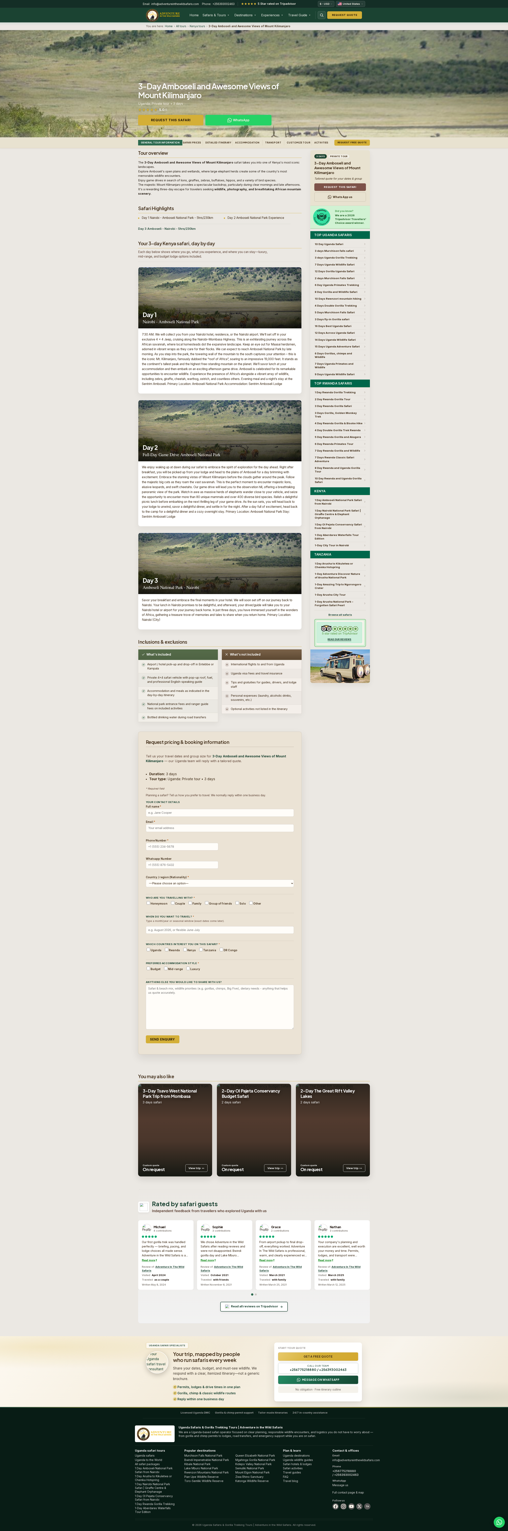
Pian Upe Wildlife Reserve (201, 1476)
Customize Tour (298, 142)
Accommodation (247, 142)
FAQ (285, 1476)
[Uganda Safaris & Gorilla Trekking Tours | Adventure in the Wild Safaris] (155, 1433)
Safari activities (293, 1468)
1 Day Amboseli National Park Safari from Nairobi (154, 1470)
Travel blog (290, 1481)
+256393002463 (224, 4)
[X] (359, 1506)
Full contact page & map (348, 1492)
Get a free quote (318, 1356)
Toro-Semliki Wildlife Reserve (203, 1481)
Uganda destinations (296, 1455)
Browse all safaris (340, 614)
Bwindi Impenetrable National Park (206, 1460)
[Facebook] (335, 1506)
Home (194, 15)
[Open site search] (322, 15)
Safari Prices (192, 142)
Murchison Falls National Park (203, 1455)
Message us (340, 1485)
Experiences (270, 15)
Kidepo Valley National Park (253, 1464)
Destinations (243, 15)
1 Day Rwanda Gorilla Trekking (155, 1504)
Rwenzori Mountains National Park (206, 1472)
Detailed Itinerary (218, 142)
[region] (254, 1255)
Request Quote (344, 14)
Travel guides (292, 1472)
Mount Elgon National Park (252, 1472)
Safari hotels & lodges (297, 1464)
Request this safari (170, 120)
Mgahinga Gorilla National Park (255, 1460)
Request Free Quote (352, 142)
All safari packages (147, 1464)
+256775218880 (344, 1471)
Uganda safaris (145, 1455)
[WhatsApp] (499, 1522)
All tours (181, 26)
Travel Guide (297, 15)
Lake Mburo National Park (201, 1468)
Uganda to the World (148, 1460)
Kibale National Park (197, 1464)
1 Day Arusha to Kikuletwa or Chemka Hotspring (153, 1478)
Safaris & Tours (214, 15)
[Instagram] (343, 1506)
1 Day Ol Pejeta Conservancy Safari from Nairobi (154, 1497)
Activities (321, 142)
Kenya (319, 491)
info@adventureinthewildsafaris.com (175, 4)
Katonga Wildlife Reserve (252, 1481)
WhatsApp (241, 120)
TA (367, 1506)
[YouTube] (351, 1506)
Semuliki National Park (249, 1468)
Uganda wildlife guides (298, 1460)
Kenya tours (197, 26)
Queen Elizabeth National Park (255, 1455)
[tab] (252, 1294)
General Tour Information (160, 142)
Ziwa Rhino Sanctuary (249, 1476)
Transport (273, 142)
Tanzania (322, 554)
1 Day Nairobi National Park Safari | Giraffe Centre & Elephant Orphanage (152, 1487)
